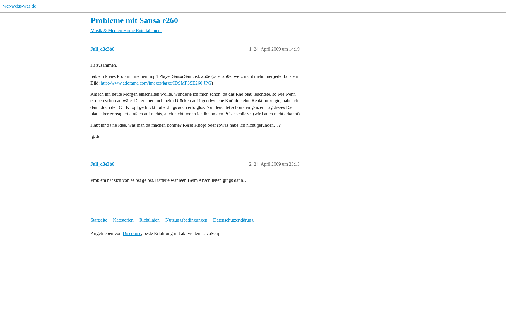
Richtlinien (149, 220)
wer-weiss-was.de (19, 6)
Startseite (98, 220)
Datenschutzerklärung (233, 220)
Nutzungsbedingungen (186, 220)
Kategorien (123, 220)
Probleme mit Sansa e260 (134, 20)
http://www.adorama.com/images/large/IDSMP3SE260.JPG (156, 83)
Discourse (132, 233)
